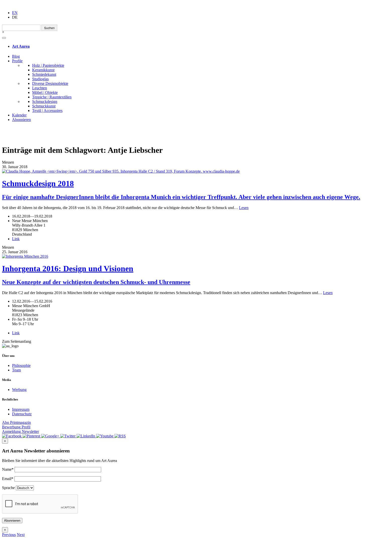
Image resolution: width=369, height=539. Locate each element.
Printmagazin (16, 422)
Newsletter (20, 431)
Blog (16, 56)
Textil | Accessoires (47, 110)
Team (16, 370)
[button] (9, 534)
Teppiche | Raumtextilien (52, 97)
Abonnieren (21, 119)
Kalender (19, 115)
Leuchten (39, 88)
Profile (17, 61)
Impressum (20, 409)
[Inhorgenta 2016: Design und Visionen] (184, 256)
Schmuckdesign (44, 101)
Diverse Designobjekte (50, 83)
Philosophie (21, 365)
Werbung (19, 389)
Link (16, 239)
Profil (16, 427)
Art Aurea (21, 46)
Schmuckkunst (43, 106)
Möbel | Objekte (45, 92)
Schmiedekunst (44, 74)
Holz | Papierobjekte (48, 65)
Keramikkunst (43, 70)
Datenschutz (22, 414)
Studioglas (40, 79)
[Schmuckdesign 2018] (184, 171)
